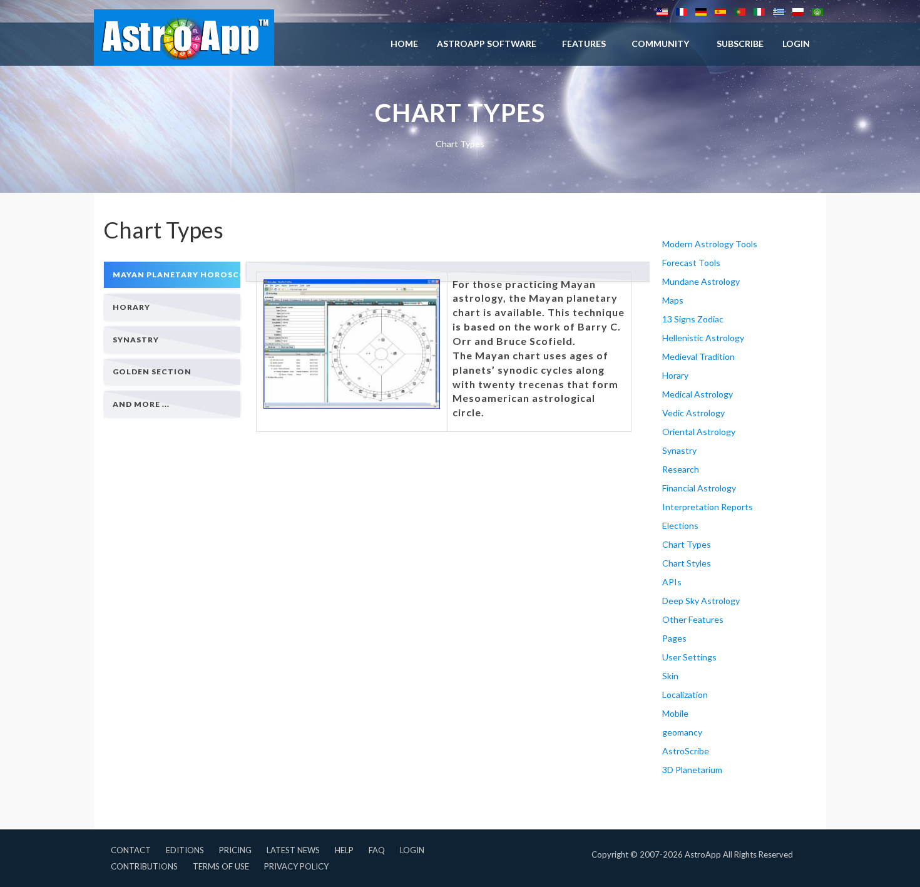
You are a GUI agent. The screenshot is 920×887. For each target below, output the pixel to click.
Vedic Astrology (693, 413)
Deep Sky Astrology (701, 600)
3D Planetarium (692, 769)
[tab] (172, 274)
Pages (674, 638)
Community (660, 43)
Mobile (675, 713)
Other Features (692, 619)
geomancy (682, 732)
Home (404, 43)
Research (680, 469)
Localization (685, 694)
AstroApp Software (486, 43)
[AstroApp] (184, 37)
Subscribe (740, 43)
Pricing (235, 850)
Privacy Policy (296, 866)
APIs (672, 582)
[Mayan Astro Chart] (351, 344)
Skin (670, 675)
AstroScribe (685, 751)
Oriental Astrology (698, 431)
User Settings (689, 657)
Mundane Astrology (701, 281)
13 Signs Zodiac (692, 319)
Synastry (679, 450)
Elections (680, 525)
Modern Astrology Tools (709, 243)
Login (412, 850)
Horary (675, 375)
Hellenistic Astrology (703, 337)
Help (344, 850)
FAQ (377, 850)
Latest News (293, 850)
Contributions (144, 866)
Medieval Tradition (698, 356)
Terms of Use (221, 866)
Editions (185, 850)
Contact (131, 850)
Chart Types (686, 544)
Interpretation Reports (707, 506)
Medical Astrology (697, 394)
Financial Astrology (699, 488)
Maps (672, 300)
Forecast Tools (691, 262)
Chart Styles (686, 563)
